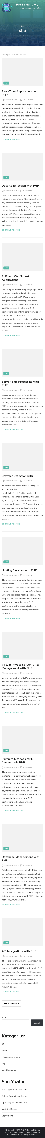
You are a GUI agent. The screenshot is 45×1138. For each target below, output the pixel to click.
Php (6, 83)
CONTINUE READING (11, 139)
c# (3, 1043)
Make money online (11, 1057)
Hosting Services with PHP (19, 570)
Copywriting (7, 1115)
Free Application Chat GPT (14, 1089)
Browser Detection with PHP (20, 476)
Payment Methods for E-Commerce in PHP (18, 760)
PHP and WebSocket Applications (15, 278)
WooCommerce (9, 1070)
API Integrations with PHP (19, 951)
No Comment (28, 100)
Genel (4, 1050)
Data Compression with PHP (20, 185)
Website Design (9, 1109)
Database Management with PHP (20, 858)
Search (5, 1017)
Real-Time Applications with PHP (20, 93)
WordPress (33, 1135)
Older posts (13, 1003)
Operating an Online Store (14, 1102)
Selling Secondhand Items (14, 1096)
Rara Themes (12, 1135)
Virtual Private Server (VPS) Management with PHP (20, 666)
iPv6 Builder (23, 4)
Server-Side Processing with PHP (20, 383)
